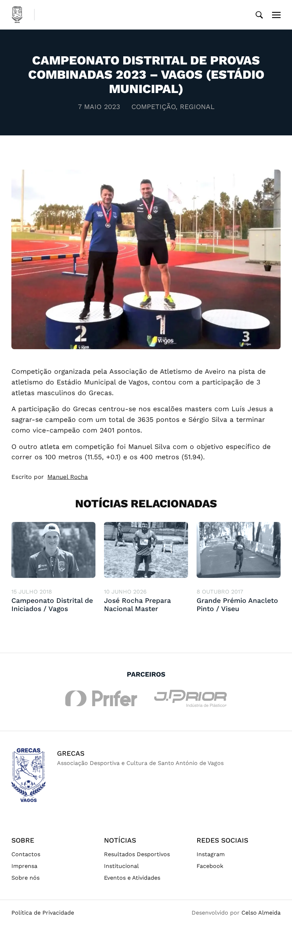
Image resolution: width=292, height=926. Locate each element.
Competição (153, 107)
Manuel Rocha (67, 476)
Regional (197, 107)
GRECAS (70, 753)
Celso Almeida (261, 912)
